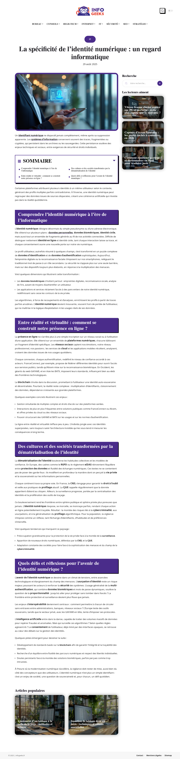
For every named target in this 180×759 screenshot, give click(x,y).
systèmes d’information (44, 139)
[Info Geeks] (90, 11)
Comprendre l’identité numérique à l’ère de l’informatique (39, 169)
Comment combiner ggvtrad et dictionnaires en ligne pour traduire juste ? (142, 160)
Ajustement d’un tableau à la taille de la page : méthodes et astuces (35, 724)
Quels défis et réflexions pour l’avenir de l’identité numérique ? (91, 176)
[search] (162, 10)
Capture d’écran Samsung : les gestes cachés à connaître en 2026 (142, 135)
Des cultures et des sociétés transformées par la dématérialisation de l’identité (90, 169)
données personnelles (60, 232)
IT (90, 39)
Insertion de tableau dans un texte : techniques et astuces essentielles (88, 724)
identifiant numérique (30, 135)
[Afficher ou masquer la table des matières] (83, 161)
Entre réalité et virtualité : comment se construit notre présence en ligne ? (40, 176)
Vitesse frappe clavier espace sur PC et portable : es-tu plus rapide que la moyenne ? (143, 110)
